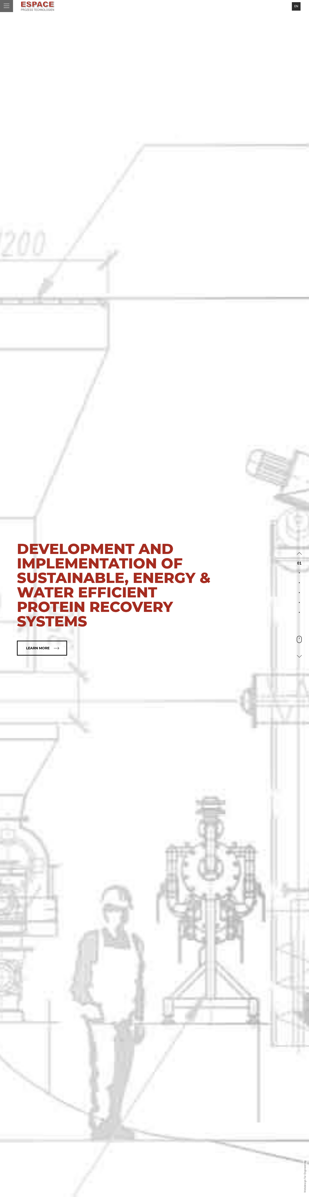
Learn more (37, 648)
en (296, 6)
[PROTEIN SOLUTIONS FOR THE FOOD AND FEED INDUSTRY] (37, 6)
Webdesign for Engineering (305, 1177)
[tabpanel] (154, 598)
